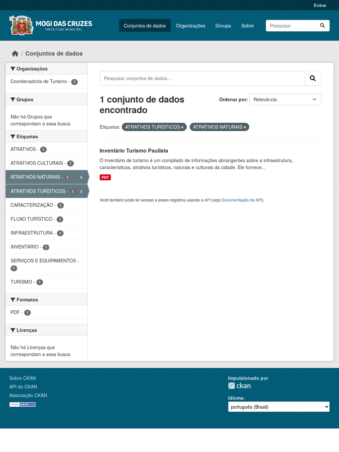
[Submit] (322, 25)
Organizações (190, 25)
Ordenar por (232, 99)
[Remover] (182, 127)
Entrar (320, 5)
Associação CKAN (28, 395)
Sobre (247, 25)
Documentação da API (241, 200)
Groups (223, 25)
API (207, 200)
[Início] (15, 53)
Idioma (235, 397)
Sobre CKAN (22, 378)
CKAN (239, 385)
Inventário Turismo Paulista (134, 150)
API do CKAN (23, 386)
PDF (105, 177)
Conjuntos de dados (145, 25)
